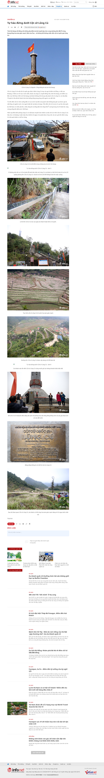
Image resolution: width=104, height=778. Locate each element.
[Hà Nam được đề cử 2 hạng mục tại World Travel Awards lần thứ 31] (17, 708)
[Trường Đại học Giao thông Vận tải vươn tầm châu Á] (14, 556)
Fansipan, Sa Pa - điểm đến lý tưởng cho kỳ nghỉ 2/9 (48, 670)
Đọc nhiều (78, 64)
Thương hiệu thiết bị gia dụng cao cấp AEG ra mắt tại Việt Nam (30, 564)
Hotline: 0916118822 (67, 2)
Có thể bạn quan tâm (15, 549)
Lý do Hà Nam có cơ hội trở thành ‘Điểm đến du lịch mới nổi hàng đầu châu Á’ (48, 689)
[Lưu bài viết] (21, 27)
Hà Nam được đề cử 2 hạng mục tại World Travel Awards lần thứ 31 (48, 706)
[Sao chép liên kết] (18, 27)
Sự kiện (73, 6)
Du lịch (31, 573)
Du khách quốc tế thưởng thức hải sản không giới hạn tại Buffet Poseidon (49, 577)
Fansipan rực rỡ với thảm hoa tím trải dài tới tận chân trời (48, 723)
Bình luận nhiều (90, 64)
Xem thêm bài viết (38, 752)
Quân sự (66, 6)
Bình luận (11, 524)
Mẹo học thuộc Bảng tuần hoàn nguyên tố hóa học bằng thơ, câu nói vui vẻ (83, 86)
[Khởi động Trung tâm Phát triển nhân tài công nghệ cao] (46, 556)
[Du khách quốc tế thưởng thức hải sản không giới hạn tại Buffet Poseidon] (17, 579)
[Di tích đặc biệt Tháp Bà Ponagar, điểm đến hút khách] (17, 617)
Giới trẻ (43, 6)
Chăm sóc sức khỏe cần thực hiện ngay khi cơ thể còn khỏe (62, 564)
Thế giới (29, 6)
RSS (96, 6)
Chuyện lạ (59, 6)
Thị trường (21, 6)
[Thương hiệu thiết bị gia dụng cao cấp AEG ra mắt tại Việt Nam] (30, 556)
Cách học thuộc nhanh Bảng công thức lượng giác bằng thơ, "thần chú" (83, 81)
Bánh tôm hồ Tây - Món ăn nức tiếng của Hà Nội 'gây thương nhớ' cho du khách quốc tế (48, 633)
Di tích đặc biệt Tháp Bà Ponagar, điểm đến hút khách (48, 614)
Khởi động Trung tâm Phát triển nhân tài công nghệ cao (45, 564)
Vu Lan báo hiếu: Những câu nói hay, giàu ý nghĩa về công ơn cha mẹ (84, 115)
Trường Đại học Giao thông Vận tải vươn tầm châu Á (13, 564)
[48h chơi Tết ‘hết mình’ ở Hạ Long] (17, 598)
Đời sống (13, 6)
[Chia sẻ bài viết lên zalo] (12, 27)
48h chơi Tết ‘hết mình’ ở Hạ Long (42, 595)
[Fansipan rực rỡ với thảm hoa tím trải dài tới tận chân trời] (17, 725)
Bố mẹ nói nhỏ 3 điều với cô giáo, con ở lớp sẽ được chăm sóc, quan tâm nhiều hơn (84, 109)
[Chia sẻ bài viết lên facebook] (8, 27)
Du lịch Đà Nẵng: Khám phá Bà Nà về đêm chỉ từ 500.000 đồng (48, 651)
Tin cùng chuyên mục (15, 570)
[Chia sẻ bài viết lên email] (15, 27)
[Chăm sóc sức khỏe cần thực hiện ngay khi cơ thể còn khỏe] (62, 556)
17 (92, 82)
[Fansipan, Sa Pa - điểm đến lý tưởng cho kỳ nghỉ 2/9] (17, 672)
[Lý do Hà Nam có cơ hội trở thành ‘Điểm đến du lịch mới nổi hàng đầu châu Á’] (17, 691)
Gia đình (36, 6)
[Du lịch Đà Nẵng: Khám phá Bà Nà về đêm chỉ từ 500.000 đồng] (17, 654)
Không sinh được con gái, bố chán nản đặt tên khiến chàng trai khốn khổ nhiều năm (47, 740)
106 (77, 105)
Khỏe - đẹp (51, 6)
